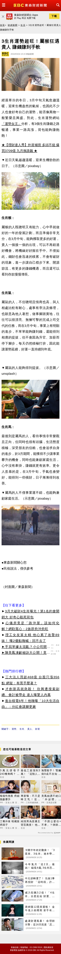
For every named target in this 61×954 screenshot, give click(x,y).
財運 (37, 729)
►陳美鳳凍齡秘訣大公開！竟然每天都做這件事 (26, 653)
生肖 (22, 729)
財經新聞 (12, 25)
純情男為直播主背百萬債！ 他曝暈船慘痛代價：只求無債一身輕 (30, 823)
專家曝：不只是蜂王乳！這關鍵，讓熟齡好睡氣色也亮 (30, 798)
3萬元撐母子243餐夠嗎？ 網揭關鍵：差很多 (10, 772)
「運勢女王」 (11, 123)
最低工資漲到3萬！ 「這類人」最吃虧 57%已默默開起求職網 (30, 772)
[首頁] (30, 5)
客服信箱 (14, 947)
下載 (54, 16)
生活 (22, 25)
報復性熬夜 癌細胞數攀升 (10, 798)
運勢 (14, 729)
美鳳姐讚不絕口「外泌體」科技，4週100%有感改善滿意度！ (51, 798)
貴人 (29, 729)
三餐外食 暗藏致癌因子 (10, 823)
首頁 (2, 25)
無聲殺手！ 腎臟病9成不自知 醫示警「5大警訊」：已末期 (51, 772)
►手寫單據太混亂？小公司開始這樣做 (26, 647)
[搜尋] (57, 7)
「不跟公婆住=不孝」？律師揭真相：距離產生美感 (51, 823)
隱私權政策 (48, 947)
